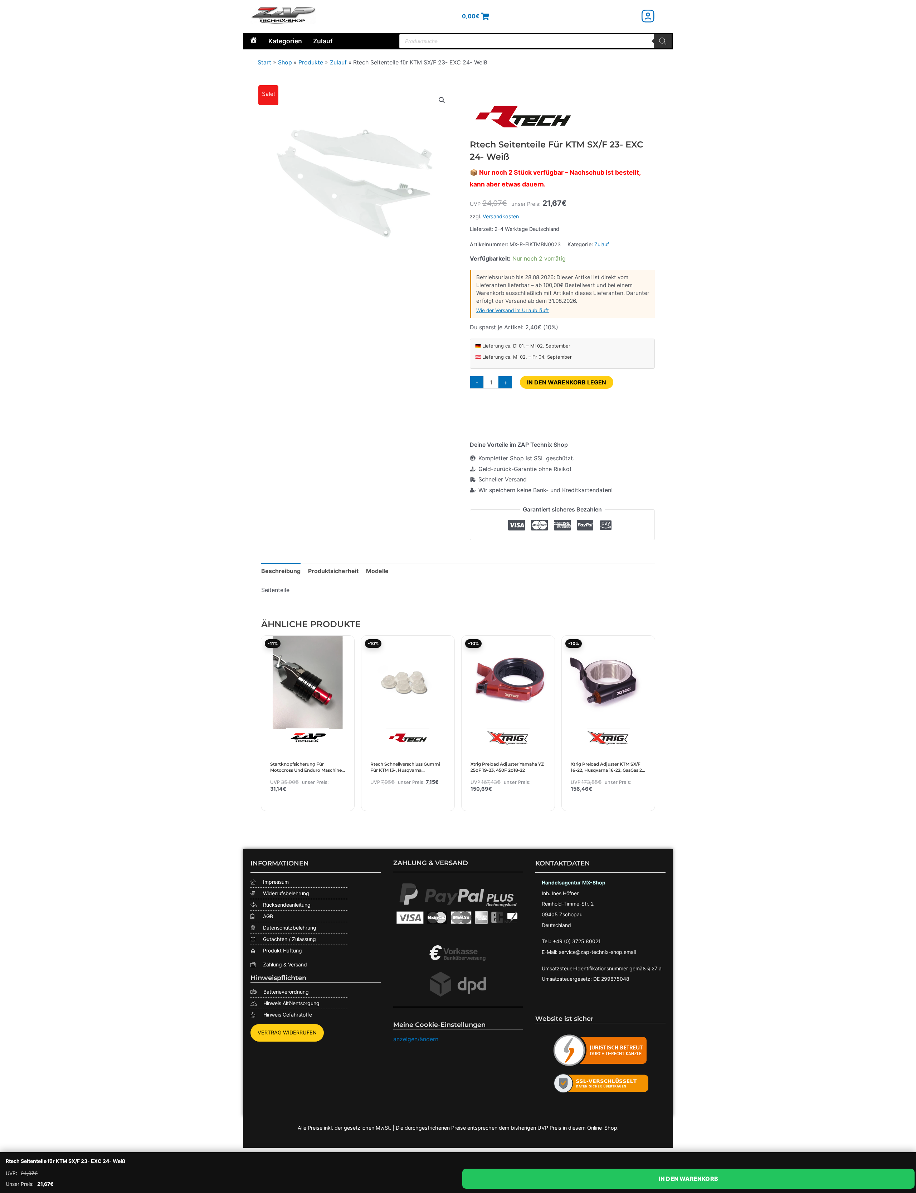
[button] (441, 100)
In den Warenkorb (688, 1178)
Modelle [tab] (377, 570)
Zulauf (323, 41)
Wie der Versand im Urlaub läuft (512, 310)
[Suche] (663, 41)
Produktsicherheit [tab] (333, 570)
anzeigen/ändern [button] (415, 1039)
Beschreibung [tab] (281, 570)
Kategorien (285, 41)
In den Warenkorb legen (566, 382)
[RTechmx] (523, 116)
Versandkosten (501, 216)
